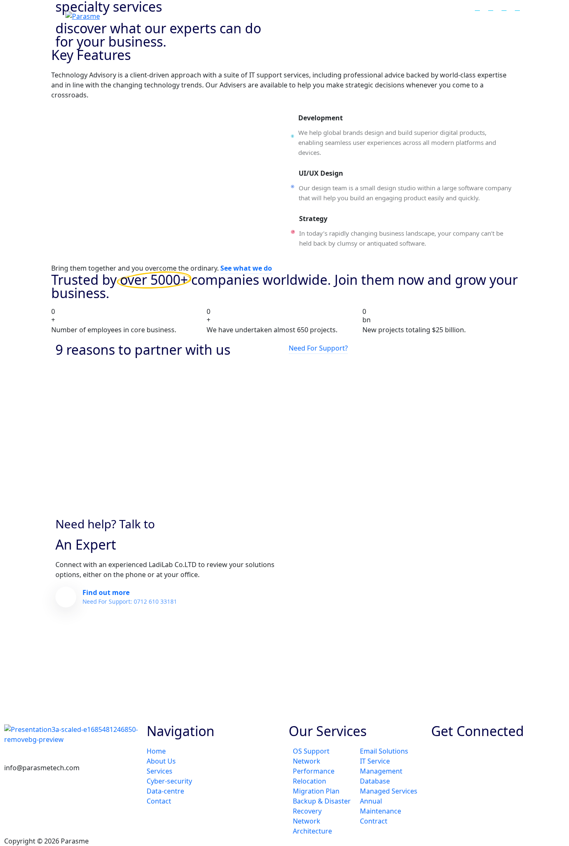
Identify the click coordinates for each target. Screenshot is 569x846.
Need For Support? (318, 348)
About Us (300, 16)
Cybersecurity (391, 16)
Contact (491, 16)
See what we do (246, 268)
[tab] (401, 136)
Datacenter (446, 16)
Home (262, 16)
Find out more (129, 596)
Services (342, 16)
